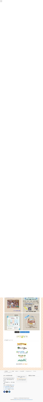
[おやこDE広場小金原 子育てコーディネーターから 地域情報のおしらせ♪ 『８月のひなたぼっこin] (31, 321)
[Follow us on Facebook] (4, 392)
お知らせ (16, 371)
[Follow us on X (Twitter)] (7, 392)
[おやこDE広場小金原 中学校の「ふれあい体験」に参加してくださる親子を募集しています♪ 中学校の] (31, 304)
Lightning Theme (21, 399)
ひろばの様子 (22, 371)
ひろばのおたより (29, 371)
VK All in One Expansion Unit (28, 399)
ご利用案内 (6, 371)
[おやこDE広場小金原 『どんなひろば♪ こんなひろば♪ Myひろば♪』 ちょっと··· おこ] (13, 304)
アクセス (34, 371)
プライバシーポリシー (8, 372)
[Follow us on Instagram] (9, 392)
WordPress (15, 399)
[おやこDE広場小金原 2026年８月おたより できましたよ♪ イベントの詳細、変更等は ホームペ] (13, 321)
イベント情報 (11, 371)
